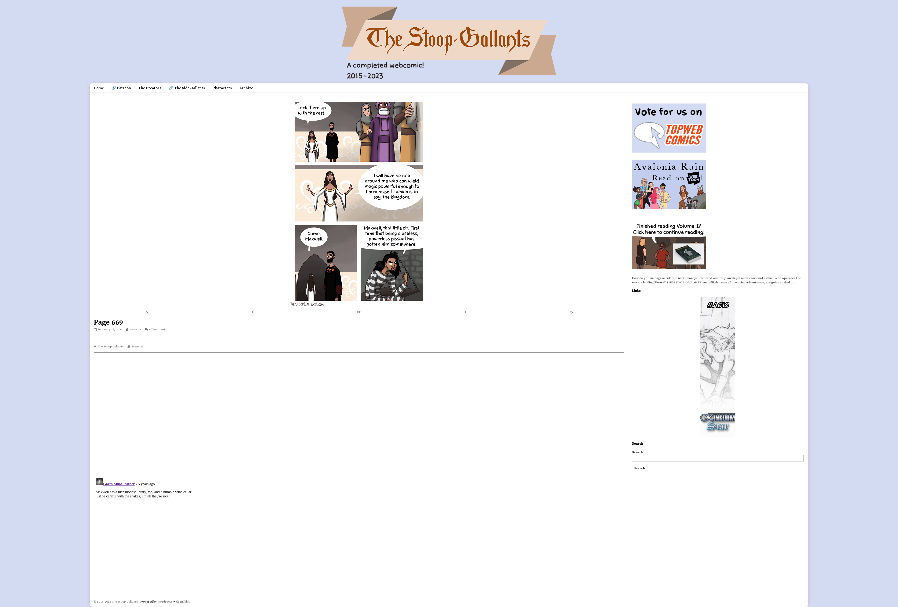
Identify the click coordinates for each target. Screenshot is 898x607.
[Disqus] (359, 414)
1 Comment (157, 329)
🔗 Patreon (121, 88)
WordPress (165, 601)
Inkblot (185, 601)
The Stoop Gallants (111, 346)
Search (637, 452)
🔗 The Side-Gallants (187, 88)
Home (99, 88)
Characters (222, 88)
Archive (246, 88)
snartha (135, 329)
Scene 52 (137, 346)
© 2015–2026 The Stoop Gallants (116, 601)
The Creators (149, 88)
